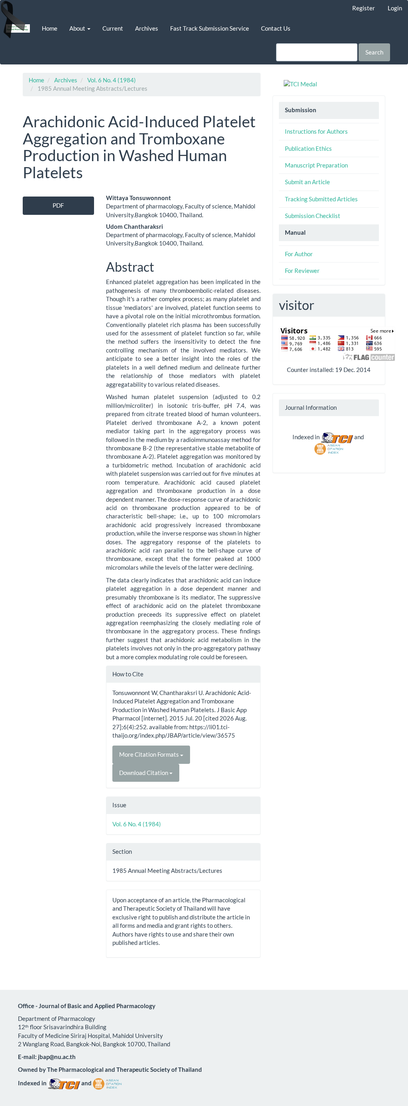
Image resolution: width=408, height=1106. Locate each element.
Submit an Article (307, 181)
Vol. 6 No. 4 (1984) (111, 80)
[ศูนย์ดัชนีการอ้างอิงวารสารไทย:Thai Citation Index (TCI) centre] (337, 436)
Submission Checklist (312, 215)
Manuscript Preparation (316, 165)
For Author (299, 253)
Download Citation (144, 772)
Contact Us (275, 28)
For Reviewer (302, 270)
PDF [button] (58, 205)
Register (363, 8)
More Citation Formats (149, 754)
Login (395, 8)
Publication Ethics (308, 148)
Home (49, 28)
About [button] (77, 28)
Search (374, 52)
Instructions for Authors (316, 131)
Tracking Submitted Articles (321, 199)
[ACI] (328, 448)
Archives (146, 28)
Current (112, 28)
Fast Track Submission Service (209, 28)
